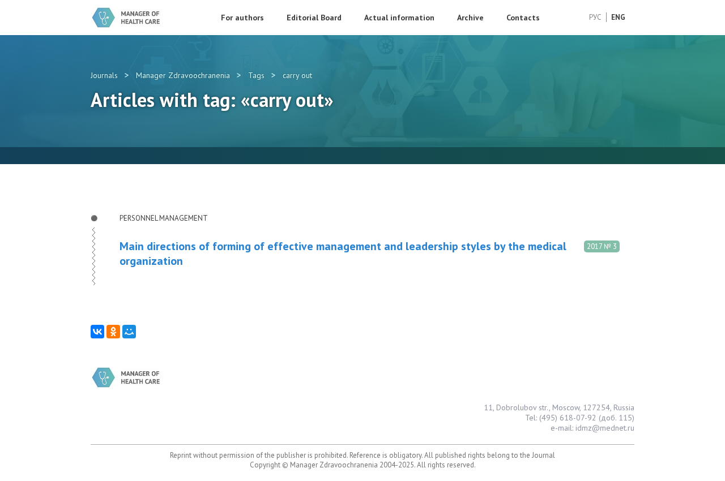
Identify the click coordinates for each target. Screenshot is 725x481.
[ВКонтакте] (97, 331)
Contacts (523, 17)
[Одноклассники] (113, 331)
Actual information (399, 17)
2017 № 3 (602, 246)
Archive (470, 17)
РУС (595, 17)
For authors (242, 17)
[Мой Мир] (129, 331)
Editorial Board (314, 17)
